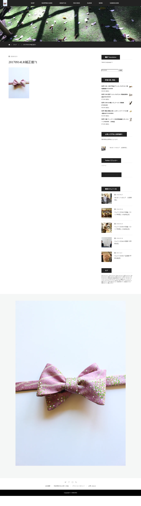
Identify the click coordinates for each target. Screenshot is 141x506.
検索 (120, 70)
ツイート (103, 165)
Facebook (68, 481)
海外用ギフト (120, 281)
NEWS (101, 3)
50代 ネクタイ (119, 276)
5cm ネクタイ (104, 275)
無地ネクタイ (127, 281)
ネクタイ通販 (119, 279)
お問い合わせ (92, 486)
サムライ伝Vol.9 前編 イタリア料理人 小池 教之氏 (122, 228)
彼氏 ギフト (104, 281)
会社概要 (47, 486)
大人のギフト (128, 280)
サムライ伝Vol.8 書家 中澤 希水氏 (122, 242)
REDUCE (110, 278)
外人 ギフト (122, 280)
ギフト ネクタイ (126, 278)
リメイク (112, 280)
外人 (117, 280)
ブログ (15, 44)
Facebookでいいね (111, 175)
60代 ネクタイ (126, 276)
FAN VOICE (76, 3)
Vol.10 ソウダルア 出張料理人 (118, 147)
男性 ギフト (104, 283)
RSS (75, 481)
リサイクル (107, 280)
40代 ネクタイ (111, 276)
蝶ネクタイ (110, 283)
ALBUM (89, 3)
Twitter (65, 481)
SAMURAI (115, 278)
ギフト (120, 278)
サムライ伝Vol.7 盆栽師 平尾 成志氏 (122, 257)
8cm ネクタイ (119, 275)
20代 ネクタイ (127, 275)
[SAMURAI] (70, 464)
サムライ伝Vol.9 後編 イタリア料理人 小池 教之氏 (122, 213)
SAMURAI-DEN (114, 3)
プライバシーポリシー (78, 486)
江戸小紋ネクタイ (112, 281)
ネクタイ (113, 279)
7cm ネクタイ (112, 275)
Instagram (72, 481)
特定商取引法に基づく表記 (61, 486)
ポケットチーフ (127, 279)
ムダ (102, 280)
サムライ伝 (108, 279)
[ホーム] (9, 42)
